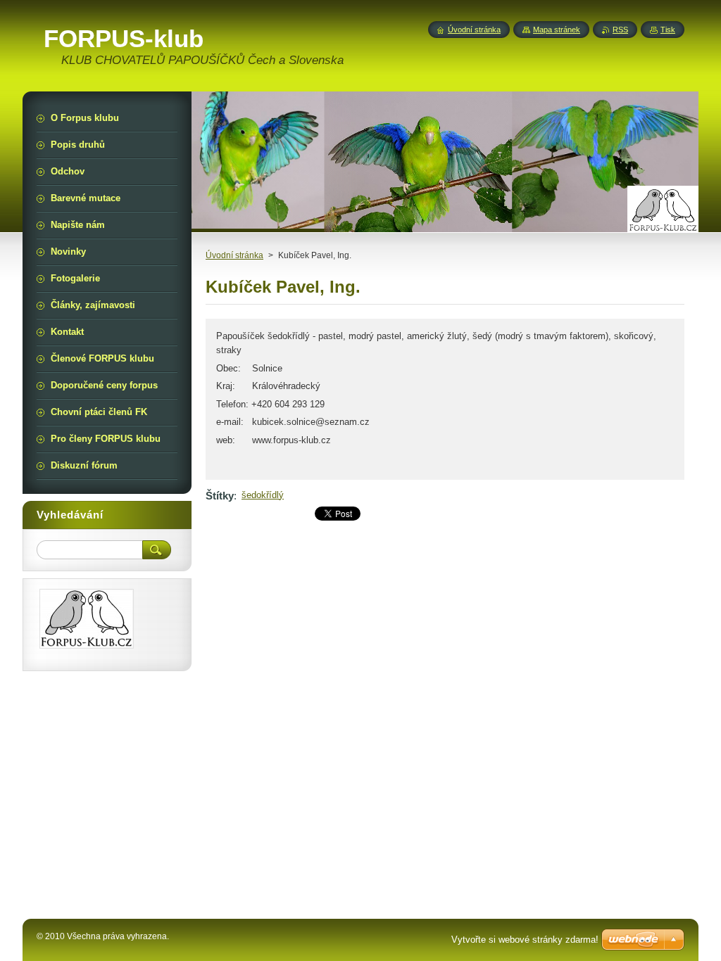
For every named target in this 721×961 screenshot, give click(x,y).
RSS (620, 29)
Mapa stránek (556, 29)
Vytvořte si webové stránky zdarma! (524, 939)
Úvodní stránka (234, 255)
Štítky (220, 496)
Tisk (667, 29)
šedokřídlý (263, 495)
